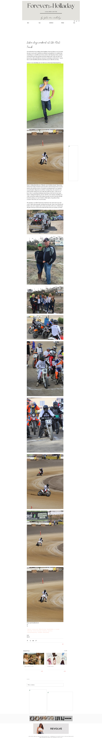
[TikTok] (77, 21)
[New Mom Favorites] (56, 659)
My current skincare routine (29, 666)
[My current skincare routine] (33, 659)
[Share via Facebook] (27, 640)
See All (65, 650)
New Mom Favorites (50, 666)
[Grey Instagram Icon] (74, 21)
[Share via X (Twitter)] (30, 640)
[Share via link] (36, 640)
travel (28, 635)
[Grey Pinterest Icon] (79, 21)
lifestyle (28, 636)
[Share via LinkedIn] (33, 640)
